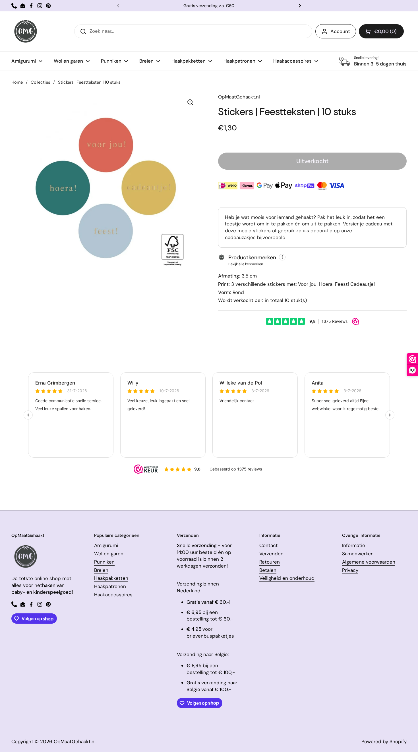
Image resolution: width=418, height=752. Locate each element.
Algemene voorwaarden (368, 562)
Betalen (267, 570)
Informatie (353, 545)
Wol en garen (108, 553)
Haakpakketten (111, 578)
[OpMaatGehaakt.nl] (25, 31)
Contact (268, 545)
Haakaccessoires (113, 594)
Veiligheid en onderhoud (286, 578)
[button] (381, 31)
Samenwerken (358, 553)
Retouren (269, 562)
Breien (101, 570)
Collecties (40, 82)
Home (17, 82)
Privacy (350, 570)
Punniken (104, 562)
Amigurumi (106, 545)
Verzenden (271, 553)
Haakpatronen (110, 586)
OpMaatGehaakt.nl (75, 741)
